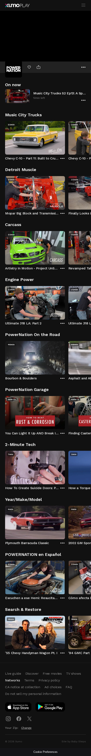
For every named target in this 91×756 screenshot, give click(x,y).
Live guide (13, 674)
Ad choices (53, 687)
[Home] (17, 5)
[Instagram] (8, 719)
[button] (45, 96)
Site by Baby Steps (74, 741)
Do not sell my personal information (33, 694)
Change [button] (26, 727)
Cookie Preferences (45, 751)
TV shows (73, 674)
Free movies (52, 674)
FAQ (69, 687)
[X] (29, 719)
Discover (32, 674)
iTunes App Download (18, 708)
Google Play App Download (50, 708)
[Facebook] (19, 719)
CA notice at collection (22, 687)
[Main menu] (83, 5)
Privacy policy (49, 680)
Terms (29, 680)
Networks (12, 680)
